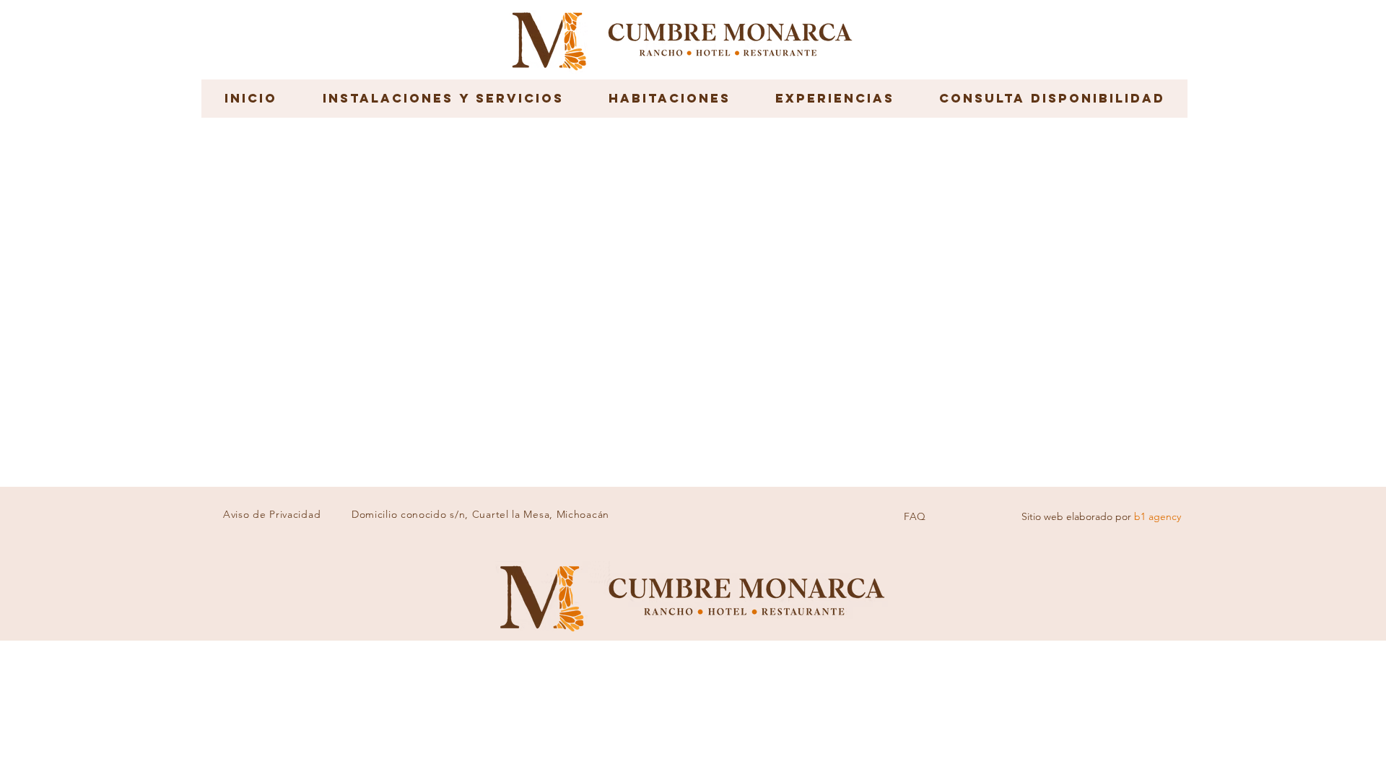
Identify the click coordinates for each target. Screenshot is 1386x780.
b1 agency (1157, 516)
